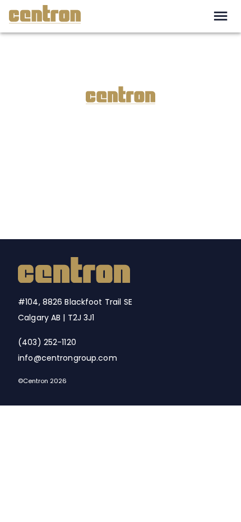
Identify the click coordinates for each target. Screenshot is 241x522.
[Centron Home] (74, 280)
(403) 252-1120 (47, 342)
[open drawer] (220, 16)
